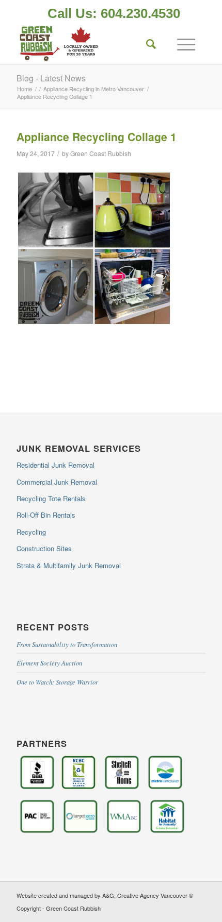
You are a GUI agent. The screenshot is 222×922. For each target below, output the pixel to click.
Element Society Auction (49, 662)
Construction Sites (44, 548)
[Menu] (181, 43)
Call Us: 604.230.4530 (113, 13)
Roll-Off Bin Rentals (46, 515)
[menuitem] (113, 14)
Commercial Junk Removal (57, 482)
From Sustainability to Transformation (67, 644)
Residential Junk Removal (55, 465)
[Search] (146, 43)
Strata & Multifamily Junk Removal (69, 565)
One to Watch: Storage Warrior (57, 681)
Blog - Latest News (51, 78)
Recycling (31, 532)
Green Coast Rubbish (100, 153)
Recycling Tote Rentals (51, 498)
